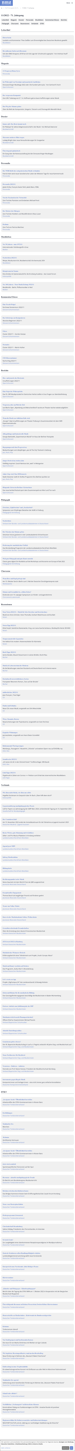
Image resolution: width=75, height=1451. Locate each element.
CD (4, 697)
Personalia (29, 20)
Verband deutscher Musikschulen (14, 933)
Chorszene (14, 24)
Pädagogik (5, 24)
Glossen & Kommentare (11, 310)
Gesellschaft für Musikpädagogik (14, 811)
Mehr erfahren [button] (5, 1448)
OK (71, 1448)
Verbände (34, 24)
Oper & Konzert (8, 87)
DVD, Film (6, 751)
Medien (5, 250)
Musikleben (39, 20)
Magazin (14, 20)
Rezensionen (24, 24)
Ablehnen (66, 1448)
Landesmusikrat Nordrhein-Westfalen (16, 838)
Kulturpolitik (7, 276)
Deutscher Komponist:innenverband (15, 1085)
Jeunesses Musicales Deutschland (14, 884)
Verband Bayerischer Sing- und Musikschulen (18, 1047)
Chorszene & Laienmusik (11, 597)
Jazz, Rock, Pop (8, 452)
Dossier (21, 20)
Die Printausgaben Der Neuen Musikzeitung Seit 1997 (12, 8)
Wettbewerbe (7, 584)
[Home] (6, 3)
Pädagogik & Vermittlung (11, 513)
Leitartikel (5, 20)
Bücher (5, 657)
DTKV (42, 24)
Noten (5, 617)
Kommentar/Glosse (52, 20)
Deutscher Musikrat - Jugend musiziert (16, 824)
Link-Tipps (6, 778)
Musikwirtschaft (8, 129)
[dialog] (37, 1445)
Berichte (64, 20)
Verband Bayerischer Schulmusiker (15, 1022)
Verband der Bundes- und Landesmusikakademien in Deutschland (25, 524)
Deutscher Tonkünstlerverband (13, 1105)
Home (1, 8)
